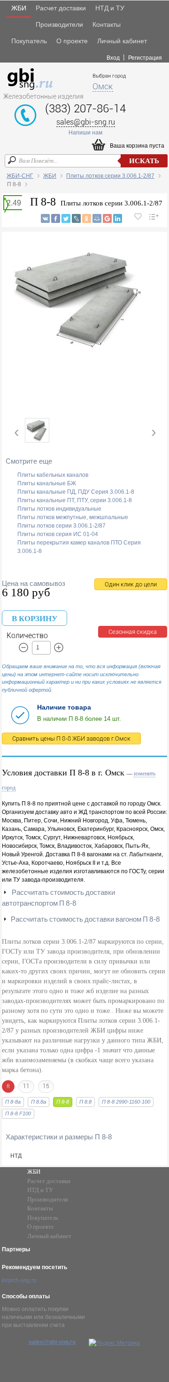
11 (26, 1086)
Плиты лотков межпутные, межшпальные (72, 517)
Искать (144, 161)
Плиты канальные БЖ (46, 483)
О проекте (72, 41)
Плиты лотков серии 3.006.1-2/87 (110, 176)
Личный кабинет (122, 41)
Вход (113, 58)
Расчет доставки (61, 8)
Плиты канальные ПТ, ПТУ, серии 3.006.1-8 (74, 500)
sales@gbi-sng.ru (85, 122)
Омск (102, 86)
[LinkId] (117, 218)
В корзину (34, 618)
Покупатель (29, 41)
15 (46, 1086)
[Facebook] (55, 218)
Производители (59, 24)
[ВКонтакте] (45, 218)
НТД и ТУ (109, 8)
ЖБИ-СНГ (20, 176)
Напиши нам (85, 132)
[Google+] (107, 218)
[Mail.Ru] (96, 218)
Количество (27, 635)
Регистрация (145, 58)
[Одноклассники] (86, 218)
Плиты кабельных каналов (52, 475)
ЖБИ (18, 8)
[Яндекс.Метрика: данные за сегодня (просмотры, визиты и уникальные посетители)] (114, 1343)
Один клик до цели (131, 584)
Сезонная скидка (132, 631)
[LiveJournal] (76, 218)
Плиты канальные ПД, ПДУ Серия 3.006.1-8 (75, 492)
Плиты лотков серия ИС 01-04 (57, 534)
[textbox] (86, 160)
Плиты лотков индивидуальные (59, 508)
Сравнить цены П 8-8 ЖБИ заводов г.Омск (71, 738)
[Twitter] (65, 218)
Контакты (106, 24)
